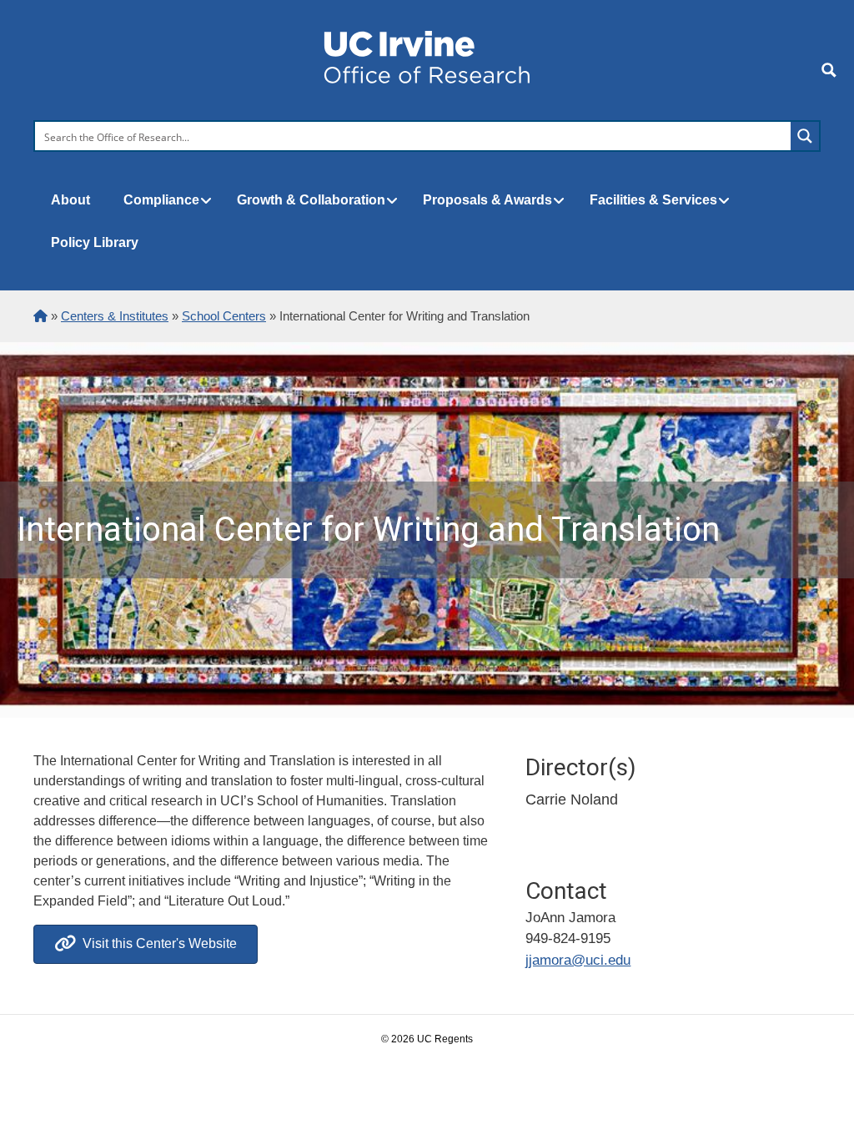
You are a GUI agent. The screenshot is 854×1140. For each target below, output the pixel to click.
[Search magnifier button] (805, 136)
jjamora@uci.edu (577, 960)
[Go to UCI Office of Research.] (40, 316)
